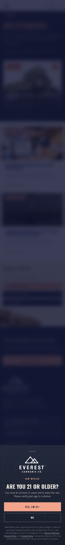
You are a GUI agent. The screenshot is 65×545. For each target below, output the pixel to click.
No (32, 517)
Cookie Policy (27, 536)
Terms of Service (51, 533)
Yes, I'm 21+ (32, 507)
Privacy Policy (10, 536)
